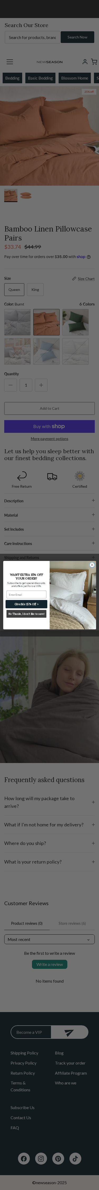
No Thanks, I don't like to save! (26, 613)
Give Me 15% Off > (26, 603)
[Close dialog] (92, 565)
